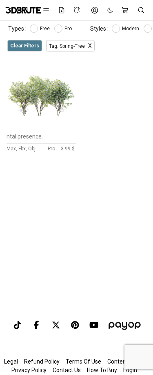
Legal (11, 361)
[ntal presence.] (41, 127)
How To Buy (102, 370)
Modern (131, 28)
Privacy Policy (29, 370)
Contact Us (67, 370)
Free (45, 28)
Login (130, 370)
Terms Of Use (83, 361)
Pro (68, 28)
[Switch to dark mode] (106, 10)
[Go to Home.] (19, 10)
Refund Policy (42, 361)
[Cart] (125, 10)
